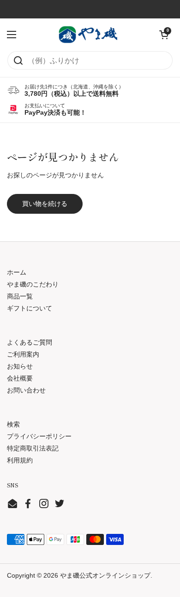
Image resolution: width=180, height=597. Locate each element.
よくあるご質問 (29, 342)
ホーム (16, 272)
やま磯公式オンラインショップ (105, 575)
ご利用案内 (23, 354)
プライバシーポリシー (39, 436)
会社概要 (20, 378)
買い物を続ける (44, 203)
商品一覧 (20, 296)
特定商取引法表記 (33, 448)
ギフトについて (29, 308)
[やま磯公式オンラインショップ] (87, 34)
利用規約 (20, 460)
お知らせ (20, 366)
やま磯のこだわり (33, 284)
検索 (13, 424)
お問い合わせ (26, 390)
